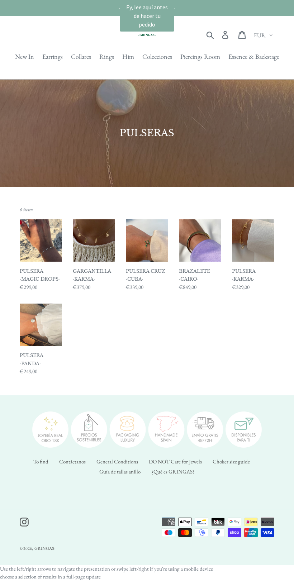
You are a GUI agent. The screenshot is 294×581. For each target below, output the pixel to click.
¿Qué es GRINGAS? (173, 471)
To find (40, 461)
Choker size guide (231, 461)
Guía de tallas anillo (120, 471)
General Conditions (117, 461)
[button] (147, 16)
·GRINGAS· (44, 548)
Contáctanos (72, 461)
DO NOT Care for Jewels (175, 461)
